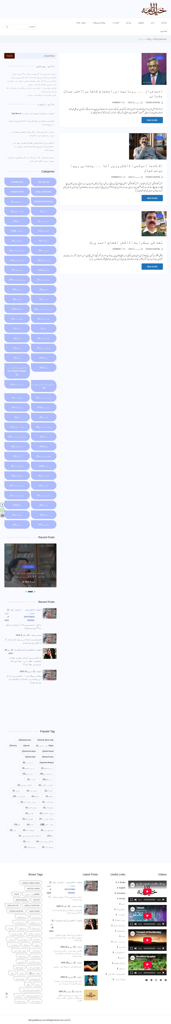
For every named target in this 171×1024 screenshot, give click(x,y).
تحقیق (44, 289)
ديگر (44, 358)
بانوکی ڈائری (17, 250)
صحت (17, 417)
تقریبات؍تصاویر (43, 309)
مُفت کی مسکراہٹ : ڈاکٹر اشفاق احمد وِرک (126, 242)
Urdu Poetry (47, 757)
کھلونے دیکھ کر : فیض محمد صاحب (39, 113)
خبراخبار (44, 338)
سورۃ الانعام (46, 813)
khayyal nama (25, 740)
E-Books (43, 182)
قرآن (164, 22)
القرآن (49, 790)
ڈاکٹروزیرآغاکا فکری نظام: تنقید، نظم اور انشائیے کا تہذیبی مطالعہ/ (25, 661)
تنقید (141, 22)
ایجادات (44, 250)
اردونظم (48, 779)
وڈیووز (44, 524)
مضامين (43, 485)
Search (9, 55)
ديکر (17, 348)
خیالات (35, 796)
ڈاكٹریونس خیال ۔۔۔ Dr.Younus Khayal (17, 371)
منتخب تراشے (17, 485)
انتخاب (44, 240)
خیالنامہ (47, 802)
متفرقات (17, 476)
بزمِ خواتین (17, 260)
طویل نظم (28, 819)
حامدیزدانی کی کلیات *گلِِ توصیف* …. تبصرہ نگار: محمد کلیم (69, 997)
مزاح (128, 22)
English (17, 182)
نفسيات (17, 515)
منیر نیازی (43, 495)
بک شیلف (43, 270)
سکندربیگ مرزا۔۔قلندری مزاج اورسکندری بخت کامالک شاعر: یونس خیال (31, 89)
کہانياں (44, 476)
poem (26, 745)
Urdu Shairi (30, 757)
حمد (44, 328)
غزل (44, 446)
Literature (44, 192)
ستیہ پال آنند (28, 802)
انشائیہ (17, 240)
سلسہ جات (81, 22)
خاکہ (17, 328)
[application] (147, 891)
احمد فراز (44, 221)
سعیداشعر (31, 807)
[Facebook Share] (2, 505)
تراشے (44, 299)
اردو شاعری (46, 773)
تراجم (17, 289)
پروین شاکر (43, 279)
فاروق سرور (47, 830)
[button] (34, 591)
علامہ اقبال (17, 427)
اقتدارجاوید (25, 785)
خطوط (17, 338)
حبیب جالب (17, 319)
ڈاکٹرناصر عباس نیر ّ (30, 835)
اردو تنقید (28, 768)
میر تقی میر (17, 495)
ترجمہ (16, 790)
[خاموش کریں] (135, 899)
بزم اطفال (44, 260)
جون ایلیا (44, 319)
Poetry (17, 192)
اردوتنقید (47, 768)
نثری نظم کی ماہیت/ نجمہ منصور (41, 95)
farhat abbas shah (45, 740)
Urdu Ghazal (47, 751)
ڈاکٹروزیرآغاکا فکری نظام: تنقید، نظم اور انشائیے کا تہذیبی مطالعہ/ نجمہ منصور (31, 82)
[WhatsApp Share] (2, 510)
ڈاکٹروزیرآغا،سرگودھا (42, 386)
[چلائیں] (163, 899)
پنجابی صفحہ (98, 22)
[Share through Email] (2, 515)
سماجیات (17, 407)
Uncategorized (43, 201)
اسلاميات (43, 231)
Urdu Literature (29, 751)
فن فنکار (17, 446)
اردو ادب (28, 762)
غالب (43, 436)
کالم (43, 466)
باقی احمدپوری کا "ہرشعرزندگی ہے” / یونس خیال (34, 74)
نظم (17, 505)
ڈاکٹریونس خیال (44, 841)
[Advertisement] (30, 706)
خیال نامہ (43, 348)
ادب (153, 22)
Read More (152, 120)
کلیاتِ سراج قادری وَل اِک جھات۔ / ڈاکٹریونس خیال (33, 77)
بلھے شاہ (17, 270)
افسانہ (116, 22)
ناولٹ (44, 505)
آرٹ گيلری (17, 201)
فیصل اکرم (28, 830)
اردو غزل (28, 773)
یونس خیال (30, 847)
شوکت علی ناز (46, 819)
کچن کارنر (17, 466)
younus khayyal (153, 102)
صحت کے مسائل (43, 427)
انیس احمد (32, 790)
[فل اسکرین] (131, 899)
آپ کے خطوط (17, 211)
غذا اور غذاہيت (17, 436)
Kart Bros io (16, 113)
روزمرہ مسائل (43, 397)
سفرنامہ (17, 397)
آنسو (43, 211)
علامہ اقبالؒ (46, 824)
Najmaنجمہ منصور (44, 745)
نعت (44, 515)
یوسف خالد (47, 847)
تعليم (17, 299)
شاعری (163, 31)
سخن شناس (48, 807)
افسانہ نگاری (46, 785)
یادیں (17, 524)
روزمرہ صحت (17, 384)
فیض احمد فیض (43, 456)
